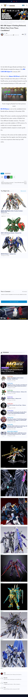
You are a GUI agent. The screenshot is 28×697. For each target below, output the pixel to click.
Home (2, 21)
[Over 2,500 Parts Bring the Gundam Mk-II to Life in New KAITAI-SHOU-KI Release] (4, 412)
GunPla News (6, 21)
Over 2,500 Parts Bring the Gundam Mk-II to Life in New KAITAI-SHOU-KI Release (16, 413)
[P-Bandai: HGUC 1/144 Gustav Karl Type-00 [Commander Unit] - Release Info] (4, 426)
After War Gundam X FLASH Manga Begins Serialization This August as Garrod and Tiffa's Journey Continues (17, 420)
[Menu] (2, 5)
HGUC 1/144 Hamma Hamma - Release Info (11, 233)
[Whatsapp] (11, 177)
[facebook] (11, 1)
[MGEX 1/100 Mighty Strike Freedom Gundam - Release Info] (4, 378)
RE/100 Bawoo (5, 109)
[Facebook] (5, 177)
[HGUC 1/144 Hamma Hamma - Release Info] (4, 392)
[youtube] (14, 1)
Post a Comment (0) (14, 301)
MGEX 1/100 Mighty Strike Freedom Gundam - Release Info (12, 212)
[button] (23, 5)
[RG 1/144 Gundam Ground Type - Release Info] (4, 405)
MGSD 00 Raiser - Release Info (14, 398)
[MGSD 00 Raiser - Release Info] (4, 399)
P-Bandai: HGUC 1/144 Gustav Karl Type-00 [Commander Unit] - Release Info (17, 427)
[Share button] (14, 177)
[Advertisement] (14, 52)
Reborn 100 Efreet (14, 76)
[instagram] (16, 1)
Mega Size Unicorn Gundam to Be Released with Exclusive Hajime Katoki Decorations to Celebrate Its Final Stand (17, 385)
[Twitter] (8, 177)
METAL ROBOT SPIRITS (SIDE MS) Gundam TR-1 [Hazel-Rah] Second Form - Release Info (16, 434)
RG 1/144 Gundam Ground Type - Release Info (16, 406)
